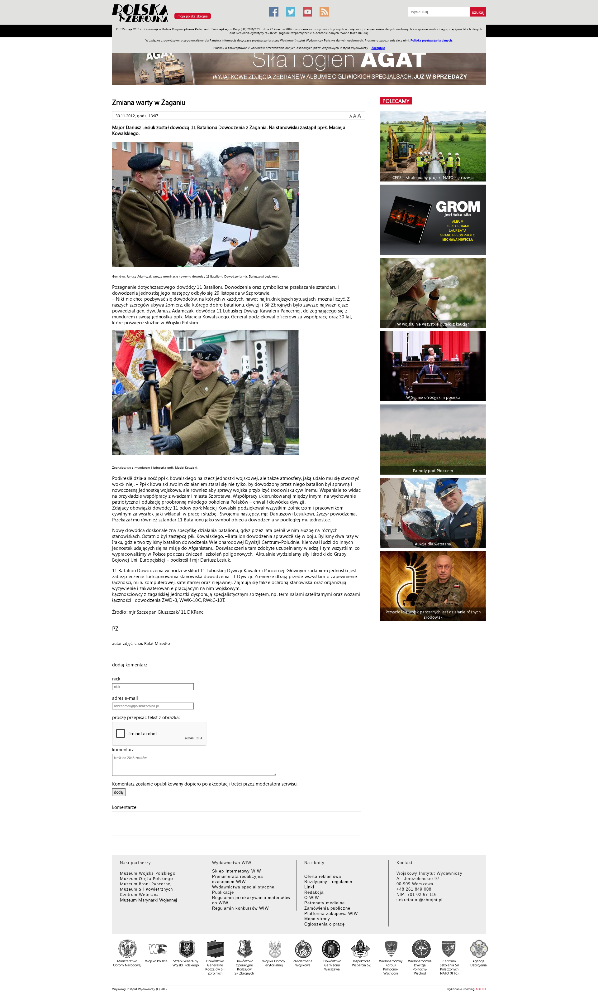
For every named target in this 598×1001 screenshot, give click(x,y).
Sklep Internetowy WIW (236, 871)
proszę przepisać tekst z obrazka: (147, 717)
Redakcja (314, 892)
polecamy (395, 100)
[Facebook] (273, 12)
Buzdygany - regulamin (328, 881)
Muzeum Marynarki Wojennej (148, 900)
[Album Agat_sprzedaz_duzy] (299, 64)
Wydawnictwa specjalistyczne (243, 887)
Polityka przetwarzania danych (431, 40)
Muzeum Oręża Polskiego (146, 878)
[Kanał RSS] (324, 12)
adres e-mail (127, 698)
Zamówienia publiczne (327, 908)
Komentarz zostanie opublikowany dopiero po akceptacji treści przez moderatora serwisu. (204, 784)
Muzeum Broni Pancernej (146, 883)
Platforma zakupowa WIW (331, 913)
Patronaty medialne (324, 903)
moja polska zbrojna (193, 16)
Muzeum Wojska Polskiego (148, 873)
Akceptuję (378, 48)
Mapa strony (317, 918)
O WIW (311, 897)
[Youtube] (307, 12)
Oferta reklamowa (322, 876)
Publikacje (223, 892)
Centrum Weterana (139, 894)
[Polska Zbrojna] (187, 22)
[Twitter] (290, 12)
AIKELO (481, 989)
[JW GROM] (433, 220)
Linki (309, 887)
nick (118, 678)
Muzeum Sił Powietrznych (146, 889)
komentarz (125, 749)
